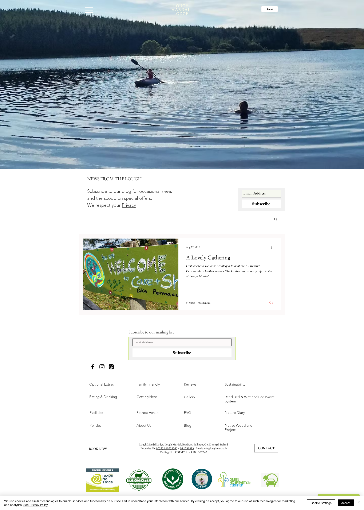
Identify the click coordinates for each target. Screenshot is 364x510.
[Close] (358, 503)
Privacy (129, 205)
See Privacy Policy (35, 505)
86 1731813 (187, 448)
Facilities (96, 412)
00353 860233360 (166, 448)
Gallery (189, 397)
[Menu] (89, 10)
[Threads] (111, 366)
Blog (187, 425)
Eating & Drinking (103, 397)
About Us (143, 425)
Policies (95, 425)
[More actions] (272, 247)
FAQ (187, 412)
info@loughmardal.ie (215, 448)
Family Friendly (148, 384)
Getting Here (146, 397)
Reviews (190, 384)
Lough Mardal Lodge (151, 444)
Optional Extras (101, 384)
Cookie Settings (321, 503)
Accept (345, 503)
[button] (276, 219)
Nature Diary (235, 412)
